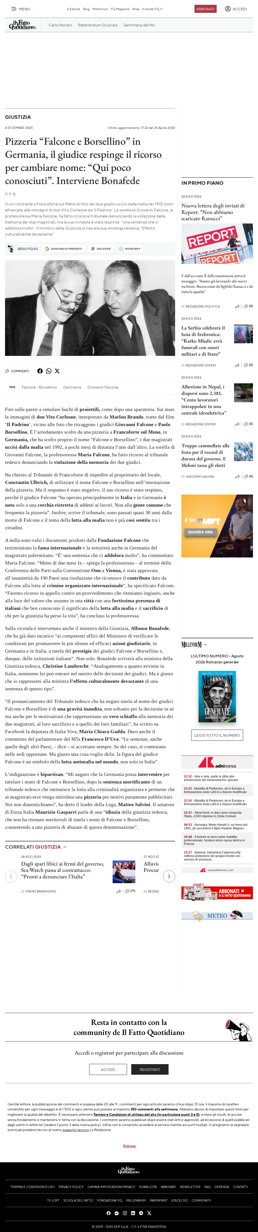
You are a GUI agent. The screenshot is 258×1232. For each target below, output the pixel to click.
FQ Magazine (120, 8)
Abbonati (205, 9)
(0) (251, 306)
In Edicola (73, 8)
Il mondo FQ (150, 9)
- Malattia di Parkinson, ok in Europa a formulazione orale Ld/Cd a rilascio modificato (215, 790)
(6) (251, 476)
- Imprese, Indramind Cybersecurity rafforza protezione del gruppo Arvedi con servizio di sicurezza (212, 856)
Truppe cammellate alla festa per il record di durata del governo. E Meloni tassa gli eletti (205, 455)
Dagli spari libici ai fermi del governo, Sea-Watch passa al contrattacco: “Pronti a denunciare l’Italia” (62, 870)
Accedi (108, 1069)
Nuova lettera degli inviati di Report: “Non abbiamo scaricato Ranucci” (213, 212)
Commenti (20, 371)
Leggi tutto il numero (217, 735)
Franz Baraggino (38, 891)
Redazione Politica (200, 306)
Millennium (100, 8)
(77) (133, 891)
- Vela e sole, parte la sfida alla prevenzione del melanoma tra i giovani (211, 778)
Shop (135, 8)
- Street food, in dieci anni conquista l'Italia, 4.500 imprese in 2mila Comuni (213, 814)
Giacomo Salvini (198, 476)
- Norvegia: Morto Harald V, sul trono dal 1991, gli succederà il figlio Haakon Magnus (215, 826)
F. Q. (10, 194)
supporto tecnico (75, 1129)
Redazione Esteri (198, 365)
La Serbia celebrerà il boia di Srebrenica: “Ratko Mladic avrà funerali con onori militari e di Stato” (203, 340)
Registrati (150, 1069)
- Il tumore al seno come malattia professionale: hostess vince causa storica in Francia (214, 840)
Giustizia (18, 117)
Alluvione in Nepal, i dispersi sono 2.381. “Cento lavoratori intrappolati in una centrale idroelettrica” (204, 399)
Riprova (129, 1145)
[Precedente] (11, 876)
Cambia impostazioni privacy (111, 1187)
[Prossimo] (169, 876)
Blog (86, 8)
